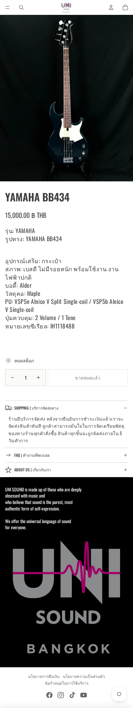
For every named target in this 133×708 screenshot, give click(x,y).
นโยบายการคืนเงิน (43, 676)
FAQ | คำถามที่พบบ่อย (32, 455)
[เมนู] (7, 7)
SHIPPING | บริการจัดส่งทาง (36, 408)
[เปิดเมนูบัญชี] (111, 7)
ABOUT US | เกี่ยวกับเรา (32, 469)
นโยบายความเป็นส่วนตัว (84, 676)
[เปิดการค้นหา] (21, 7)
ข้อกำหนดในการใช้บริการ (66, 683)
